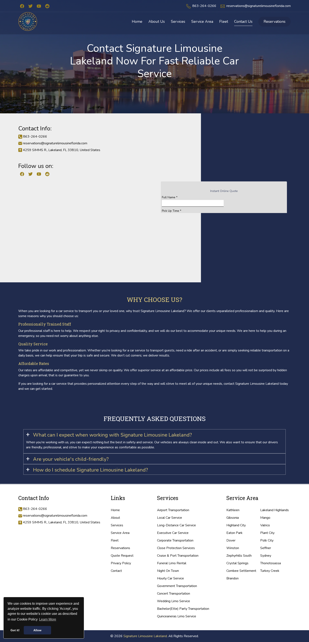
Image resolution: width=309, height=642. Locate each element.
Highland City (236, 525)
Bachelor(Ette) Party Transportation (183, 608)
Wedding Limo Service (173, 601)
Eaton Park (234, 533)
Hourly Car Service (170, 578)
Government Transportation (177, 586)
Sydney (265, 555)
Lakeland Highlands (274, 510)
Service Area (120, 533)
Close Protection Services (176, 548)
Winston (232, 548)
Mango (265, 517)
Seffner (265, 548)
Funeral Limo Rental (171, 563)
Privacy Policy (121, 563)
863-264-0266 (204, 6)
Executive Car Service (173, 533)
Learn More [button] (47, 619)
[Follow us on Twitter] (30, 6)
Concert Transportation (173, 593)
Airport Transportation (173, 510)
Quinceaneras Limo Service (176, 616)
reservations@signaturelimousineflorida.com (258, 6)
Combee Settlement (241, 570)
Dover (230, 540)
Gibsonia (232, 517)
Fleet (115, 540)
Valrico (265, 525)
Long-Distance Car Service (176, 525)
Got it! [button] (15, 630)
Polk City (266, 540)
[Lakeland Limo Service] (27, 21)
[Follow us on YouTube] (39, 6)
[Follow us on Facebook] (22, 6)
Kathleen (232, 510)
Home (115, 510)
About (115, 517)
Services (117, 525)
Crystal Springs (237, 563)
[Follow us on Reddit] (47, 6)
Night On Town (168, 570)
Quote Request (122, 555)
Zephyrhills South (239, 555)
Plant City (267, 533)
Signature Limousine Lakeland (145, 636)
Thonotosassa (270, 563)
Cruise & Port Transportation (177, 555)
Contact (116, 570)
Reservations (274, 21)
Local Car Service (169, 517)
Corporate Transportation (175, 540)
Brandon (232, 578)
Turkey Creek (269, 570)
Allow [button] (37, 630)
